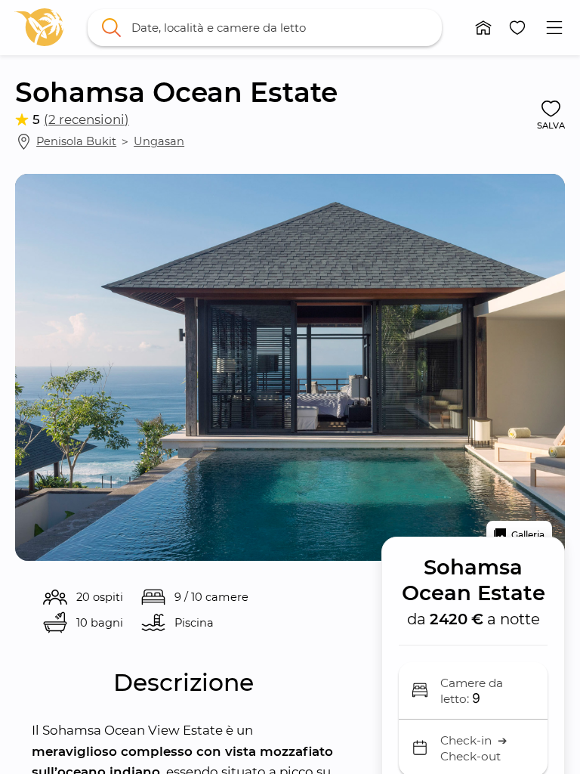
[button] (484, 28)
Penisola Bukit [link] (76, 141)
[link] (38, 27)
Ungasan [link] (159, 141)
